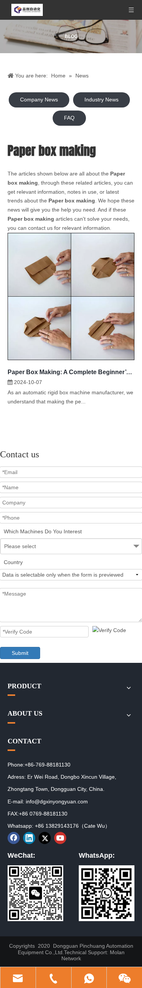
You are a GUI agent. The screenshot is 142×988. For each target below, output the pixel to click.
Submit (20, 653)
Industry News (101, 99)
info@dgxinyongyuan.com (57, 801)
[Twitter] (45, 838)
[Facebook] (14, 838)
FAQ (69, 118)
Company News (39, 99)
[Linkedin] (29, 838)
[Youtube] (60, 838)
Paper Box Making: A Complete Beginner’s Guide (71, 372)
